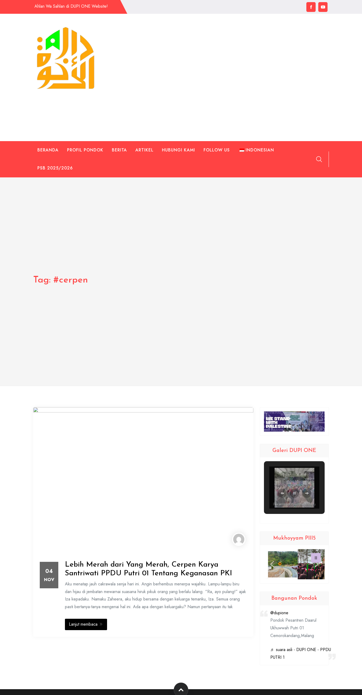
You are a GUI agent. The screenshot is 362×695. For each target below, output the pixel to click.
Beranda (48, 150)
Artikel (144, 150)
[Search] (319, 159)
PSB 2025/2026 (55, 168)
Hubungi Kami (178, 150)
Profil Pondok (85, 150)
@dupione (279, 613)
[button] (282, 493)
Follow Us (217, 150)
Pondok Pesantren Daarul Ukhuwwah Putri (63, 104)
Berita (119, 150)
